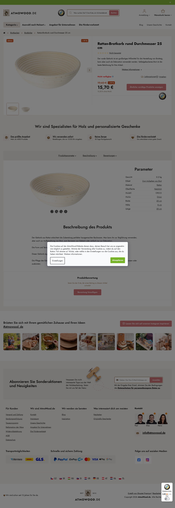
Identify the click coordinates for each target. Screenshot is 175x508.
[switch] (167, 498)
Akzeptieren (117, 260)
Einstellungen (57, 260)
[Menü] (171, 484)
